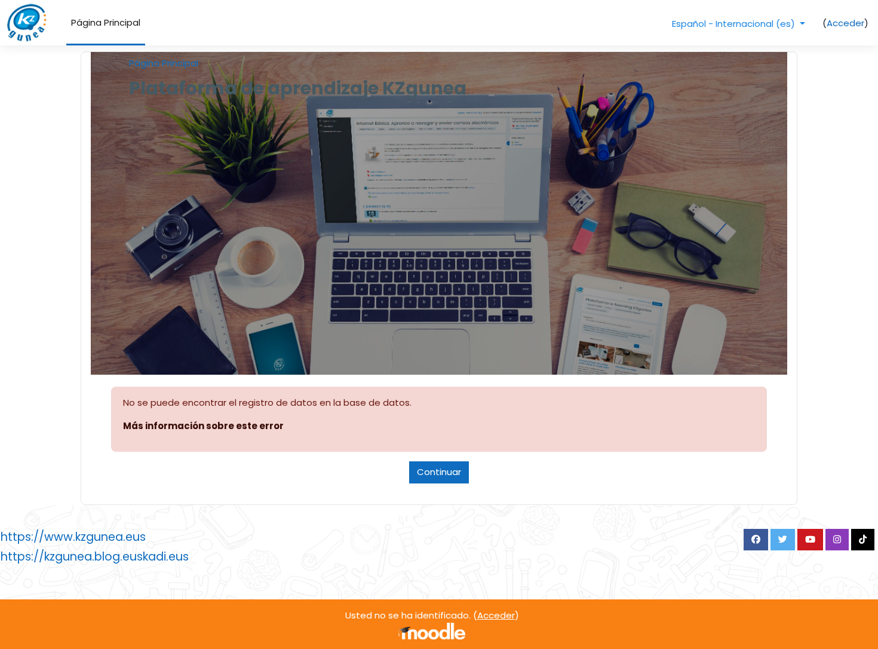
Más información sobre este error (203, 426)
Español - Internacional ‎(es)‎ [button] (734, 23)
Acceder (845, 23)
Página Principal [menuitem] (105, 22)
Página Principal (163, 63)
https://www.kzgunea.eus (73, 537)
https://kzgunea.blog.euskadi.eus (95, 557)
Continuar (439, 472)
